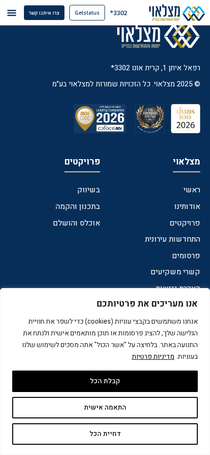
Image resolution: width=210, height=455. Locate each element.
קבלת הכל (105, 381)
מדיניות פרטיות (153, 357)
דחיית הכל (105, 434)
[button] (11, 12)
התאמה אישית (105, 407)
